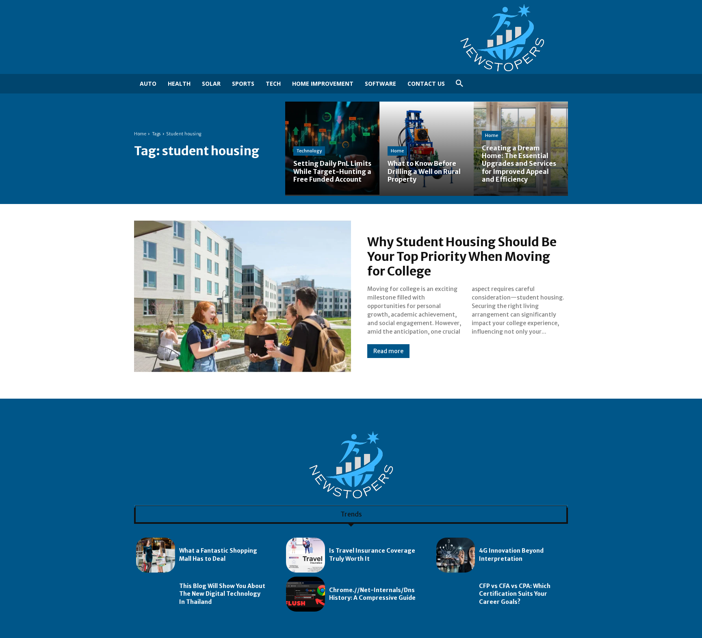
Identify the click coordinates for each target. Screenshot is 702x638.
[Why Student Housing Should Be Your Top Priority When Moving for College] (242, 296)
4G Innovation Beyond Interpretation (511, 554)
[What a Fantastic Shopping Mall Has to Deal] (155, 555)
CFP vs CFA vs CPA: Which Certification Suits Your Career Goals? (514, 593)
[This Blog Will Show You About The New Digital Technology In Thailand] (155, 594)
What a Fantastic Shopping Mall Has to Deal (218, 554)
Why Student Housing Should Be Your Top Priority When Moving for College (462, 256)
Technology (309, 151)
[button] (459, 84)
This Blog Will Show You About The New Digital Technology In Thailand (222, 593)
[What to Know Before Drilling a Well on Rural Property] (426, 149)
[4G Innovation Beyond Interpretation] (455, 555)
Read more (388, 351)
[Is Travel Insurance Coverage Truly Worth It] (305, 555)
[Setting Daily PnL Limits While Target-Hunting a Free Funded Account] (332, 149)
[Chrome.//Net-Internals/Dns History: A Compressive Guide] (305, 594)
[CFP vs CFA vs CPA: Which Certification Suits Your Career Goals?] (455, 594)
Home (140, 134)
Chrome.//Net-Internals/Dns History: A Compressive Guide (372, 594)
